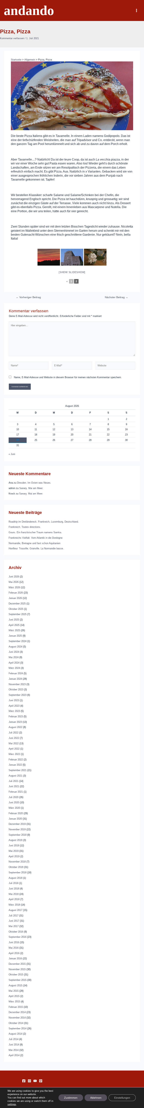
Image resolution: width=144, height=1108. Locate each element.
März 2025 (14, 630)
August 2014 (15, 1033)
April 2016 (14, 953)
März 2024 (14, 668)
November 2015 (17, 969)
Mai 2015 (14, 990)
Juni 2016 (14, 942)
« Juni (12, 454)
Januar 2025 (15, 635)
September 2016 (17, 937)
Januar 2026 (15, 598)
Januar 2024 (15, 678)
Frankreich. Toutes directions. (25, 527)
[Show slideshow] (72, 272)
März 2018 (14, 904)
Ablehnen (95, 1097)
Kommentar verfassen (12, 38)
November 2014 (17, 1017)
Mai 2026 (14, 582)
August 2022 (15, 727)
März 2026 (14, 587)
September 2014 (17, 1028)
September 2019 (17, 834)
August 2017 (15, 910)
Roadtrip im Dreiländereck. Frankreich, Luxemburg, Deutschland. (44, 521)
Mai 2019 (14, 851)
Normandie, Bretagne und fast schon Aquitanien (34, 543)
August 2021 (15, 775)
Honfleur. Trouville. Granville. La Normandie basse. (36, 548)
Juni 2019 (14, 845)
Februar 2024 (16, 673)
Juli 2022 (13, 732)
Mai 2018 (14, 894)
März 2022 (14, 754)
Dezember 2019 (17, 824)
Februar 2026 (16, 592)
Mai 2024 (14, 657)
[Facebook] (24, 1081)
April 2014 (14, 1055)
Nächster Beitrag (116, 297)
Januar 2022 (15, 764)
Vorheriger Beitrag (28, 297)
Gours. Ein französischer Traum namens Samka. (35, 532)
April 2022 (14, 748)
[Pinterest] (40, 1081)
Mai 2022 (14, 743)
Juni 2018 (14, 888)
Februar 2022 (16, 759)
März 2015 (14, 1001)
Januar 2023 (15, 721)
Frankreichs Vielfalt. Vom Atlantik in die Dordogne (35, 537)
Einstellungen (122, 1097)
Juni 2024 (14, 651)
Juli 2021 (13, 781)
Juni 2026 (14, 576)
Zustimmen (70, 1097)
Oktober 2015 (16, 974)
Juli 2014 (13, 1039)
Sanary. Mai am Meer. (31, 488)
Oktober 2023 (16, 689)
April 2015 (14, 996)
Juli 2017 (13, 915)
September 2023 (17, 695)
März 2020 (14, 807)
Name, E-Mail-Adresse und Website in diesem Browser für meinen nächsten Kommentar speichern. (68, 377)
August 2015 (15, 985)
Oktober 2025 (16, 609)
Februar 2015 (16, 1007)
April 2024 (14, 662)
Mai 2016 (14, 947)
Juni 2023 (14, 700)
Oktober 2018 (16, 867)
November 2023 (17, 684)
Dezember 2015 (17, 963)
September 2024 (17, 641)
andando (29, 10)
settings (12, 1104)
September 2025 (17, 614)
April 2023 (14, 705)
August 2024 (15, 646)
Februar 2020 (16, 813)
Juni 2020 (14, 802)
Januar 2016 (15, 958)
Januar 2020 (15, 818)
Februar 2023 (16, 716)
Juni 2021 (14, 786)
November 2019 (17, 829)
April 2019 (14, 856)
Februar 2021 (16, 791)
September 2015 (17, 980)
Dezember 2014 (17, 1012)
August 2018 (15, 878)
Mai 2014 (14, 1050)
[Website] (115, 366)
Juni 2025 (14, 619)
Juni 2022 (14, 738)
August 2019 (15, 840)
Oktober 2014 (16, 1023)
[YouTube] (35, 1081)
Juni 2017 (14, 920)
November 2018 (17, 861)
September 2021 (17, 770)
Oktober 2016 (16, 931)
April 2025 (14, 625)
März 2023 (14, 711)
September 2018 (17, 872)
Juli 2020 (13, 797)
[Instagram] (29, 1081)
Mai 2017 (14, 926)
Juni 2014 (14, 1044)
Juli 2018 (13, 883)
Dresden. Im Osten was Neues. (34, 482)
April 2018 (14, 899)
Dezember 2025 (17, 603)
